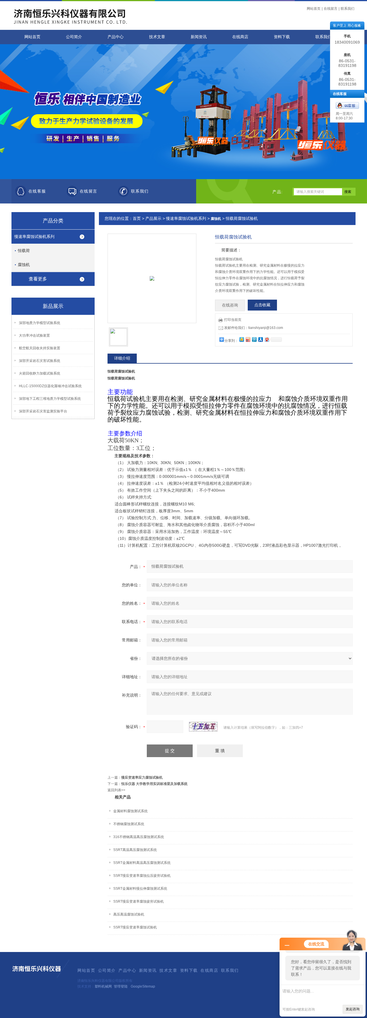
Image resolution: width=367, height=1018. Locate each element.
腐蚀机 (24, 264)
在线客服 (37, 191)
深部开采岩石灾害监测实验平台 (43, 411)
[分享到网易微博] (266, 339)
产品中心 (116, 37)
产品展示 (153, 218)
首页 (137, 218)
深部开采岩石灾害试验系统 (39, 361)
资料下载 (282, 37)
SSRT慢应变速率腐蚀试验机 (135, 927)
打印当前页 (232, 320)
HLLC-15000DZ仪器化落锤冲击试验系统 (50, 386)
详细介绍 (122, 358)
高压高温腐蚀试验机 (128, 914)
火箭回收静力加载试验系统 (39, 373)
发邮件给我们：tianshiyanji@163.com (253, 328)
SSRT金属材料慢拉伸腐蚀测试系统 (140, 889)
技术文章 (157, 37)
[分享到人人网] (260, 339)
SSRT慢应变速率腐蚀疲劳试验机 (138, 901)
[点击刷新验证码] (203, 727)
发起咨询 (353, 1009)
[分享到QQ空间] (241, 339)
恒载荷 (24, 250)
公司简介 (74, 37)
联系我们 (347, 9)
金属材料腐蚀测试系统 (130, 811)
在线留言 (330, 9)
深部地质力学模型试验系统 (39, 323)
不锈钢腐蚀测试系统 (128, 824)
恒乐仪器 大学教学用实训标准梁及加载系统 (154, 784)
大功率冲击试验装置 (34, 335)
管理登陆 (121, 986)
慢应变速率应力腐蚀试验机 (142, 777)
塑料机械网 (103, 986)
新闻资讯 (199, 37)
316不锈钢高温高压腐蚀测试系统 (138, 837)
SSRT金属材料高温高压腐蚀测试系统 (142, 863)
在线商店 (240, 37)
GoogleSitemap (143, 986)
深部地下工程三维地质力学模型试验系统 (50, 399)
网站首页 (314, 9)
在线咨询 (230, 305)
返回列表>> (116, 790)
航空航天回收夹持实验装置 (39, 348)
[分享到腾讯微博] (254, 339)
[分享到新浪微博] (248, 339)
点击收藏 (262, 305)
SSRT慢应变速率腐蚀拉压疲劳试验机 (142, 876)
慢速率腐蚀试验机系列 (34, 236)
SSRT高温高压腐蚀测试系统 (135, 850)
